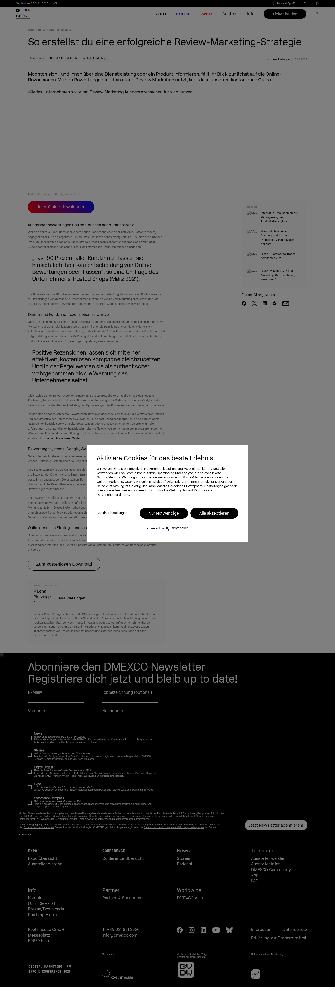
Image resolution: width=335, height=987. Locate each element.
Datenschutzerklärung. (113, 495)
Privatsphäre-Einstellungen (203, 486)
